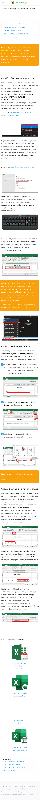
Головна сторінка (7, 789)
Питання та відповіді (10, 37)
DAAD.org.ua (21, 2)
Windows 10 (17, 307)
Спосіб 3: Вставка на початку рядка (15, 34)
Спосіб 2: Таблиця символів (12, 30)
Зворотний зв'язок (19, 789)
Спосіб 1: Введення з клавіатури (14, 27)
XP (27, 307)
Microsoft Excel (7, 50)
